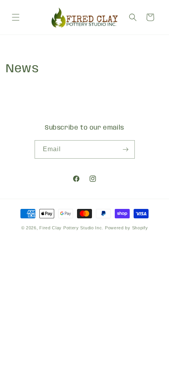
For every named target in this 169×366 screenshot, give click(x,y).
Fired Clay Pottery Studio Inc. (71, 227)
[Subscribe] (125, 149)
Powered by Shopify (126, 227)
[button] (15, 17)
